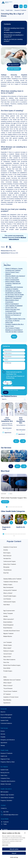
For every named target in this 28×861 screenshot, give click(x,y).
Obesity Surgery (7, 645)
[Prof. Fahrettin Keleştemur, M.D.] (7, 409)
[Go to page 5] (10, 534)
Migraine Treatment (8, 633)
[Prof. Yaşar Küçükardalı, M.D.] (21, 409)
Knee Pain (6, 572)
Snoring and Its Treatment (10, 590)
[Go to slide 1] (6, 507)
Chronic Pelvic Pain (11, 307)
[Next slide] (23, 441)
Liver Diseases (7, 599)
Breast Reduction (7, 627)
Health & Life (4, 756)
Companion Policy (5, 778)
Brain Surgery (6, 552)
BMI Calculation (4, 792)
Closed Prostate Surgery (9, 596)
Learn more (5, 845)
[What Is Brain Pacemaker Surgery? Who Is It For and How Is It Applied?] (14, 490)
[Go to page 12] (21, 534)
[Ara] (21, 6)
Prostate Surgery (7, 671)
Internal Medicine (20, 425)
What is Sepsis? (7, 682)
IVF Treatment (7, 694)
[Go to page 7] (13, 534)
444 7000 (5, 811)
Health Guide (9, 10)
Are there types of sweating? (12, 32)
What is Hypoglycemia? (12, 279)
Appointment (14, 65)
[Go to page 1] (3, 534)
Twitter (5, 824)
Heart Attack (6, 604)
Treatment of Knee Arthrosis (10, 581)
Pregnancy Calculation (6, 800)
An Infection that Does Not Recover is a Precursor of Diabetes (13, 315)
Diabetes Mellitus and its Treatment (12, 578)
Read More (5, 501)
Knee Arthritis (6, 668)
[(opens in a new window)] (6, 247)
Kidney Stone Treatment (9, 564)
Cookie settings (14, 857)
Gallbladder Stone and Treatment (11, 679)
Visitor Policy (4, 775)
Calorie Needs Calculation (7, 797)
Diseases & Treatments (20, 10)
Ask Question (15, 69)
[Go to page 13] (23, 534)
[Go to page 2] (5, 534)
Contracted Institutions (6, 723)
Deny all (14, 853)
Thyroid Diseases (7, 688)
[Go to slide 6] (15, 506)
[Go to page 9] (16, 534)
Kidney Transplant (8, 613)
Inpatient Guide (4, 720)
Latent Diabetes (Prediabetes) (14, 305)
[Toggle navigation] (25, 6)
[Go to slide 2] (8, 506)
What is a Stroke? (7, 593)
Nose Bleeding (7, 700)
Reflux (5, 677)
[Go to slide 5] (13, 506)
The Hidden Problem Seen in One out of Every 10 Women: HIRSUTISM (15, 320)
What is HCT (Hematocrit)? (13, 298)
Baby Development (8, 587)
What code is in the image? (8, 385)
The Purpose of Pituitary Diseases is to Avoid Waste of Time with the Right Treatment (14, 329)
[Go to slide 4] (11, 506)
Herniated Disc (7, 558)
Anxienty (5, 550)
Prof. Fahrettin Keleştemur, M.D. (7, 419)
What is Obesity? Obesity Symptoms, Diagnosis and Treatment (13, 283)
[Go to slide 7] (16, 506)
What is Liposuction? (8, 619)
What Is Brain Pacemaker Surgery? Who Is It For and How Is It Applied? (14, 498)
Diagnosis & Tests (5, 759)
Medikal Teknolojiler (6, 784)
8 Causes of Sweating (11, 289)
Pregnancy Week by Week (8, 762)
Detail (5, 459)
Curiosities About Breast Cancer (11, 630)
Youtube (5, 829)
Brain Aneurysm (7, 555)
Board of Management (6, 714)
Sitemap (3, 745)
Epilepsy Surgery (7, 584)
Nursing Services (5, 772)
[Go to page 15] (14, 535)
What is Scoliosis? (8, 685)
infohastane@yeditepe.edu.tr (10, 814)
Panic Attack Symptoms (9, 659)
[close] (25, 833)
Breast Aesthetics (7, 622)
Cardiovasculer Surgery (9, 561)
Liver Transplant (7, 642)
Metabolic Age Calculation (7, 794)
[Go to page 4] (8, 534)
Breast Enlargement (8, 625)
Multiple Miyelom (7, 636)
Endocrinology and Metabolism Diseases (12, 455)
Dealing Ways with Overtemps (14, 287)
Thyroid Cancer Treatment (10, 691)
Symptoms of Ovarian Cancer (10, 697)
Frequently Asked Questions (8, 781)
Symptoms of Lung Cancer (10, 547)
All (11, 466)
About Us (3, 711)
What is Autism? (7, 648)
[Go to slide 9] (20, 506)
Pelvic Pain (6, 662)
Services (3, 734)
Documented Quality (6, 717)
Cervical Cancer (7, 653)
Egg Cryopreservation (9, 610)
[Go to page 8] (15, 534)
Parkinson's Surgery (8, 651)
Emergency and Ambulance (8, 739)
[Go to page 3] (6, 534)
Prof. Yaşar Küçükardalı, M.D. (20, 420)
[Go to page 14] (24, 534)
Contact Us (4, 808)
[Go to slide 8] (18, 506)
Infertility (5, 616)
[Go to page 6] (11, 534)
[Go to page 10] (18, 534)
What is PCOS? (7, 656)
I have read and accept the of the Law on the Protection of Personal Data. (15, 375)
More (14, 336)
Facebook (6, 821)
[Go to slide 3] (10, 506)
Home (2, 10)
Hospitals (3, 737)
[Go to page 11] (20, 534)
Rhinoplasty (6, 567)
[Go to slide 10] (21, 506)
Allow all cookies (14, 849)
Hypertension (6, 702)
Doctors (3, 731)
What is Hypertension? (12, 304)
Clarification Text (11, 374)
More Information (7, 428)
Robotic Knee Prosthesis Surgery (11, 665)
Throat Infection (7, 570)
